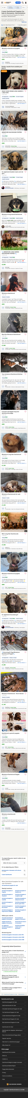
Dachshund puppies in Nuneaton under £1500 (13, 939)
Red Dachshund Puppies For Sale (10, 1019)
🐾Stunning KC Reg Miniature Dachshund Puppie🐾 (11, 653)
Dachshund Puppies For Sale (10, 994)
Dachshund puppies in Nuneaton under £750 (13, 934)
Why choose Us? (6, 1045)
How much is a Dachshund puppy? (11, 1041)
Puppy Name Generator (8, 1069)
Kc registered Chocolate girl (10, 615)
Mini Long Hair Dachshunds (10, 534)
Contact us (5, 1059)
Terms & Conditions (7, 1076)
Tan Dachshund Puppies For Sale (10, 1012)
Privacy (4, 1072)
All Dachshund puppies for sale (10, 885)
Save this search (22, 25)
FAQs (3, 1079)
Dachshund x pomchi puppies (10, 733)
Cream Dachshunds (7, 874)
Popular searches (6, 1038)
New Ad (18, 2)
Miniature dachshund (8, 293)
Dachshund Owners (8, 3)
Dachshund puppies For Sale (9, 1002)
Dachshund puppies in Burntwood (7, 906)
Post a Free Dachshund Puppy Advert (11, 1035)
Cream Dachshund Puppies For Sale (11, 1015)
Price (23, 7)
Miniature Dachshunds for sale (11, 494)
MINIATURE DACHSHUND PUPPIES (12, 132)
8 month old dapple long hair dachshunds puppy (10, 412)
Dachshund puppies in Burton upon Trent (20, 903)
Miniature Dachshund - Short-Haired (13, 693)
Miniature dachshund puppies (11, 48)
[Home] (2, 994)
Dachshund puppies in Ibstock (7, 903)
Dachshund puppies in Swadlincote (20, 891)
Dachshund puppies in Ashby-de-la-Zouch (20, 899)
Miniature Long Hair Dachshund (11, 454)
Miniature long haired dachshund (12, 214)
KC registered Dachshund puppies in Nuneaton (7, 927)
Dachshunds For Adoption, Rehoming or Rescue (12, 1031)
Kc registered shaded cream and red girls (12, 172)
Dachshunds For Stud (7, 1027)
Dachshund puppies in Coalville (7, 899)
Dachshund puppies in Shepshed (7, 895)
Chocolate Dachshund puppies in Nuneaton (7, 918)
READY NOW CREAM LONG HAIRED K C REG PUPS (12, 92)
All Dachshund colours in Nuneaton (20, 922)
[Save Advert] (25, 48)
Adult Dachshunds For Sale (9, 1005)
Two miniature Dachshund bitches (12, 374)
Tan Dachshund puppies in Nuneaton (20, 918)
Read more (24, 22)
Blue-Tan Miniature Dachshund (11, 334)
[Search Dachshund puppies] (22, 2)
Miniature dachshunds (8, 814)
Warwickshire (22, 994)
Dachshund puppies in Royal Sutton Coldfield (7, 910)
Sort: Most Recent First (8, 25)
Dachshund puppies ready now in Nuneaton (20, 927)
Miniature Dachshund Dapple (10, 774)
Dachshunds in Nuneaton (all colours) (11, 871)
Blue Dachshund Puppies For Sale (10, 1022)
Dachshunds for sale (7, 999)
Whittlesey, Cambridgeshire (20, 188)
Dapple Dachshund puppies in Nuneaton (7, 922)
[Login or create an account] (25, 2)
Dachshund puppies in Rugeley (7, 891)
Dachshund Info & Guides (8, 1052)
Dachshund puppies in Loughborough (20, 895)
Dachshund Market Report (9, 1065)
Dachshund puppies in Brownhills (20, 910)
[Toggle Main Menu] (2, 2)
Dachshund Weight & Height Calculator (12, 1062)
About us (4, 1055)
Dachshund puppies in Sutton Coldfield (20, 906)
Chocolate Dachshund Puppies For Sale (12, 1009)
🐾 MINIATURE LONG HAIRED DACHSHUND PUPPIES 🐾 (10, 252)
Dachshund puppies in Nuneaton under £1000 (13, 937)
